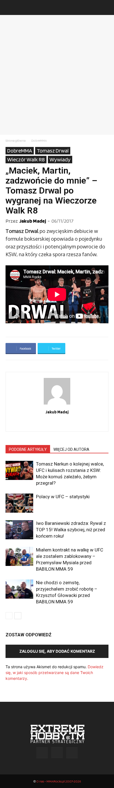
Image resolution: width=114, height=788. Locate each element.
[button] (9, 7)
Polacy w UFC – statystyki (63, 496)
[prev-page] (9, 615)
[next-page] (17, 615)
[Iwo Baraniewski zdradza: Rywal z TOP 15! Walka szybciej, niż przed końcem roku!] (19, 529)
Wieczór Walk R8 (26, 159)
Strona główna (16, 140)
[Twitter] (68, 423)
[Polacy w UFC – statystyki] (19, 503)
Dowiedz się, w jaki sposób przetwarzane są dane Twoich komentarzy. (54, 672)
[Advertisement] (57, 75)
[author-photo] (57, 404)
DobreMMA (39, 140)
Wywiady (60, 159)
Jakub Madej (32, 221)
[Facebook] (45, 423)
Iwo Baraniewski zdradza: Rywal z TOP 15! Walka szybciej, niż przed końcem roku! (71, 529)
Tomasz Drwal (53, 150)
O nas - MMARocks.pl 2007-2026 (58, 781)
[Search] (106, 7)
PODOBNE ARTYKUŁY (28, 449)
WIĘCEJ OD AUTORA (71, 449)
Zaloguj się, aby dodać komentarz (57, 651)
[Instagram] (57, 423)
